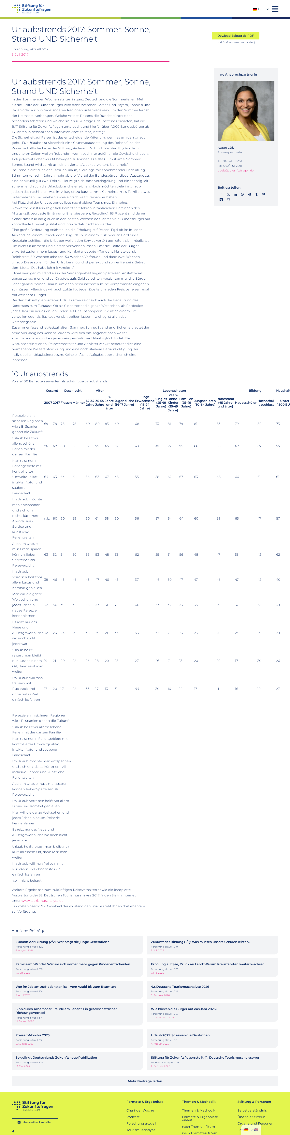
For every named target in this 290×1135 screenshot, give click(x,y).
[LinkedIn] (235, 194)
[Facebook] (221, 194)
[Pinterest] (263, 194)
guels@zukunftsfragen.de (236, 170)
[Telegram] (249, 194)
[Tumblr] (256, 194)
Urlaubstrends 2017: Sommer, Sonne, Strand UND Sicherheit (81, 34)
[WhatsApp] (242, 194)
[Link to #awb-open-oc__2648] (275, 9)
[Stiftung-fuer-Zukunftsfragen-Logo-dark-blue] (32, 1102)
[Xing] (221, 200)
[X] (228, 194)
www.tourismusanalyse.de (43, 901)
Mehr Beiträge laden (145, 1081)
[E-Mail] (228, 200)
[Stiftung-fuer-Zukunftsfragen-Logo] (31, 5)
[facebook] (13, 1131)
